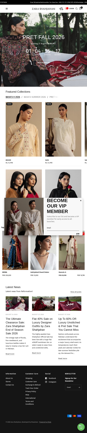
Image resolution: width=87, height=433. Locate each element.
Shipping (28, 378)
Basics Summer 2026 (35, 97)
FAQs (27, 395)
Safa (47, 160)
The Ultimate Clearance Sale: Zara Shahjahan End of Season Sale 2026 (15, 326)
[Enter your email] (79, 387)
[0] (79, 9)
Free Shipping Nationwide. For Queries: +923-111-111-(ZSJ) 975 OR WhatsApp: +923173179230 (49, 2)
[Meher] (24, 129)
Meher (8, 160)
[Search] (76, 9)
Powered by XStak (45, 422)
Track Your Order (31, 388)
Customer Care (31, 374)
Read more (10, 354)
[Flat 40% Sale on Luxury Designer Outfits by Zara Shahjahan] (43, 303)
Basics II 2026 (13, 97)
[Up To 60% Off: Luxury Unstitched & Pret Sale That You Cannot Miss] (69, 303)
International (30, 398)
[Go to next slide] (80, 256)
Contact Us (10, 385)
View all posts (75, 292)
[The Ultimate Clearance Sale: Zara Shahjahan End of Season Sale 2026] (17, 303)
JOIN (77, 234)
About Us (9, 378)
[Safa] (63, 129)
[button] (43, 62)
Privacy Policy (30, 391)
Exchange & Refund (32, 385)
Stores (8, 382)
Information (11, 374)
